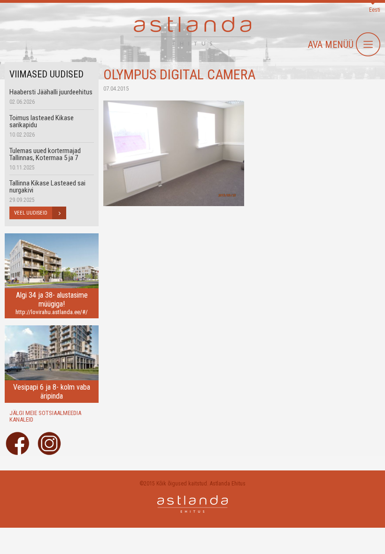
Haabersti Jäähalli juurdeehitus (50, 92)
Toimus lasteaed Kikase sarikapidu (41, 121)
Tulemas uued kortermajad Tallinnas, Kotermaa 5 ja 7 (45, 154)
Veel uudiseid (30, 213)
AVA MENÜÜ (331, 44)
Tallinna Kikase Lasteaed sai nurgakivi (47, 186)
